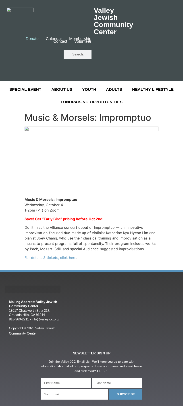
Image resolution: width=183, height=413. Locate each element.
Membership (80, 39)
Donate (32, 39)
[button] (32, 289)
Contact (60, 41)
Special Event (25, 89)
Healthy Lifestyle (153, 89)
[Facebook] (39, 54)
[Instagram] (52, 67)
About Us (61, 89)
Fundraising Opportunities (92, 102)
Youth (89, 89)
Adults (114, 89)
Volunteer (82, 41)
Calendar (54, 39)
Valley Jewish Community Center (113, 21)
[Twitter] (52, 54)
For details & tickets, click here (50, 257)
